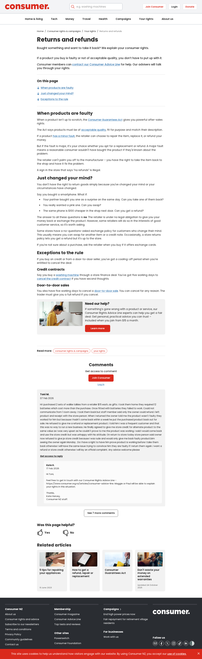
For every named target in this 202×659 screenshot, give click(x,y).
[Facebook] (161, 643)
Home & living (34, 19)
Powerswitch (61, 638)
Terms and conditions (18, 629)
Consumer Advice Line (67, 619)
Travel (86, 19)
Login (174, 6)
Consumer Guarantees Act (105, 120)
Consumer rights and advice (22, 619)
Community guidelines (18, 639)
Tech (54, 19)
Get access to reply (51, 456)
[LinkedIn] (186, 643)
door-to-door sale (106, 291)
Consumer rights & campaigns (64, 31)
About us (167, 19)
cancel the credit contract (54, 279)
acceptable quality (93, 130)
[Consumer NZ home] (27, 6)
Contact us (11, 644)
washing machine (67, 275)
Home (40, 31)
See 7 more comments (101, 513)
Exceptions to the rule (54, 99)
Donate (189, 6)
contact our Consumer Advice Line (96, 64)
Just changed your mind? (57, 93)
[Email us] (155, 643)
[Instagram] (173, 643)
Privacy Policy (13, 634)
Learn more (98, 328)
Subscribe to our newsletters (22, 624)
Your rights (146, 19)
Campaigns (123, 19)
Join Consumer (154, 6)
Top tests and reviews (67, 624)
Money (70, 19)
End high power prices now (119, 614)
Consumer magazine (67, 614)
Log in (101, 384)
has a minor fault (64, 136)
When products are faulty (57, 88)
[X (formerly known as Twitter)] (167, 643)
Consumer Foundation (67, 643)
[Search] (73, 6)
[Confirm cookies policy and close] (198, 653)
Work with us (111, 637)
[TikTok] (179, 643)
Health (103, 19)
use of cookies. (176, 654)
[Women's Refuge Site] (192, 643)
